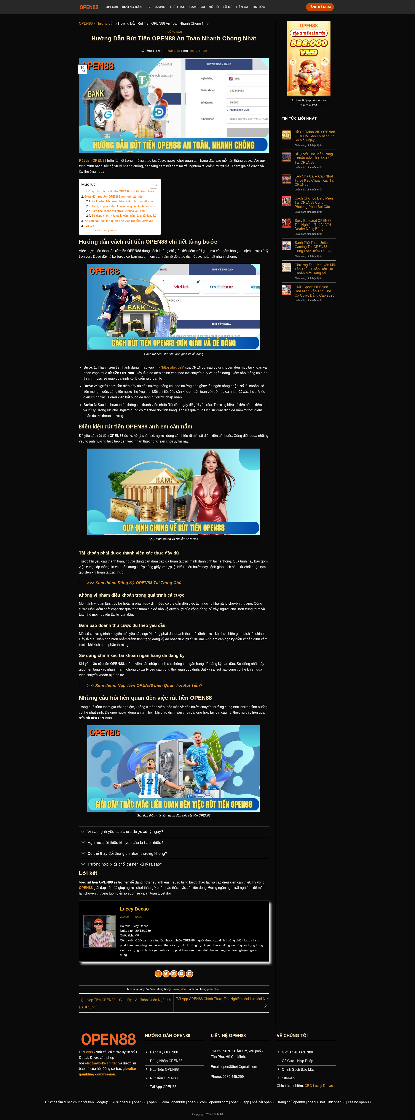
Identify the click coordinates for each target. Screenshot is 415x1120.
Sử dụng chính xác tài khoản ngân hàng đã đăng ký (123, 215)
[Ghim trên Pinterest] (181, 973)
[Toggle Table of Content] (151, 185)
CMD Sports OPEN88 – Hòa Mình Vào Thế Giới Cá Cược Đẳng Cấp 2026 (314, 291)
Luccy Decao (198, 51)
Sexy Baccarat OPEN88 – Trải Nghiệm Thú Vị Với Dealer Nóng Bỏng (314, 225)
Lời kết (89, 226)
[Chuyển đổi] (83, 832)
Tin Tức (258, 7)
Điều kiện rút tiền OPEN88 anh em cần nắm (114, 196)
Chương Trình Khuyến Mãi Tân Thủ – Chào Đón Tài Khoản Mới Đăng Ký (315, 269)
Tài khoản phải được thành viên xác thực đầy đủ (122, 201)
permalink (213, 989)
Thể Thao (177, 7)
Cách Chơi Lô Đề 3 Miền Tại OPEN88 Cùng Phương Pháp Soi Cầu (314, 202)
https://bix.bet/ (172, 367)
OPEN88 (112, 7)
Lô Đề (227, 7)
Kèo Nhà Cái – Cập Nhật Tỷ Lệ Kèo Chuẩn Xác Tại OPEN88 (314, 180)
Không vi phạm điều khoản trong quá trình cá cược (123, 206)
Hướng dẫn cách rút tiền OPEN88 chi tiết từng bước (120, 191)
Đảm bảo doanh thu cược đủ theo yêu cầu (118, 210)
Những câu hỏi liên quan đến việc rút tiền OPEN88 (119, 220)
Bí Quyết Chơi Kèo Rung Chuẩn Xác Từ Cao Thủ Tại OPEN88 (314, 158)
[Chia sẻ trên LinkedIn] (189, 973)
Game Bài (197, 7)
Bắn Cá (242, 7)
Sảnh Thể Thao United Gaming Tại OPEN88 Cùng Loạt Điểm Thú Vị (313, 247)
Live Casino (155, 7)
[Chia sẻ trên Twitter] (166, 973)
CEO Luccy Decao (319, 1086)
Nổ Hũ (214, 7)
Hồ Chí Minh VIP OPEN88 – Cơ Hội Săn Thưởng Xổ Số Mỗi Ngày (315, 136)
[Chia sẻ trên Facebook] (158, 973)
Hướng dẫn (132, 7)
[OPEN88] (89, 7)
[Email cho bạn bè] (173, 973)
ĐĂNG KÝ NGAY (320, 7)
